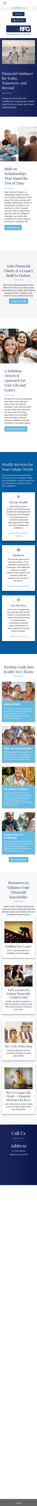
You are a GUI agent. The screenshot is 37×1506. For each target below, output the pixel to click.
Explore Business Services (18, 586)
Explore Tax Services (18, 636)
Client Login (19, 20)
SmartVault (18, 14)
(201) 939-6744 (19, 1138)
